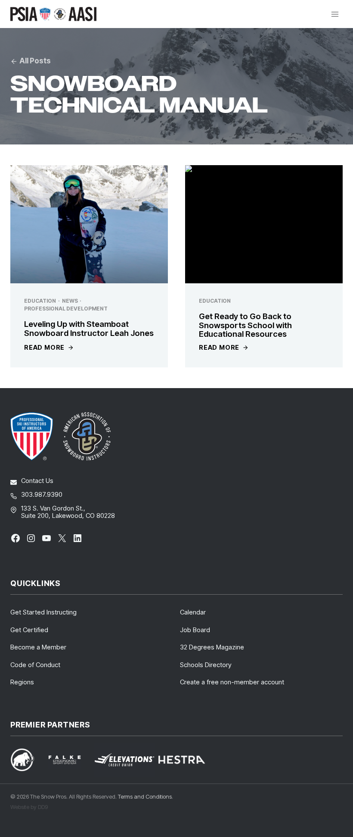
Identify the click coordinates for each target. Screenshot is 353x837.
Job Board (195, 630)
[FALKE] (69, 760)
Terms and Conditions (145, 796)
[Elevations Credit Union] (124, 760)
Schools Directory (206, 665)
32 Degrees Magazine (212, 647)
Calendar (193, 612)
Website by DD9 (29, 806)
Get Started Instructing (43, 612)
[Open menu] (335, 14)
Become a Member (38, 647)
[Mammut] (27, 759)
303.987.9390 (41, 494)
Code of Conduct (35, 665)
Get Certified (29, 630)
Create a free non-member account (232, 682)
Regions (22, 682)
